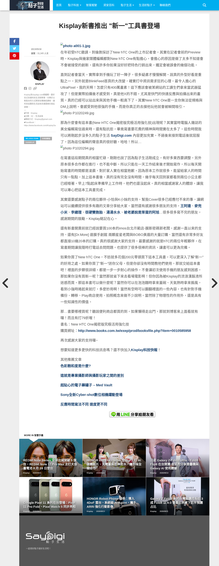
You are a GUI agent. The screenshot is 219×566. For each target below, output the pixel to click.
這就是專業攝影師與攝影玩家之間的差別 (92, 375)
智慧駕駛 (91, 5)
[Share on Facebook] (14, 41)
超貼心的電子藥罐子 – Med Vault (86, 385)
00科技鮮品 (46, 138)
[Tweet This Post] (14, 48)
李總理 (76, 212)
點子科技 (73, 5)
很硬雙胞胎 (94, 212)
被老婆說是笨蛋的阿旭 (141, 212)
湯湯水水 (113, 212)
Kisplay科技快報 (144, 350)
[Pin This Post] (14, 56)
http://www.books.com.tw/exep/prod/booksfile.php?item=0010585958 (134, 331)
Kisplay (39, 84)
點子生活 (126, 5)
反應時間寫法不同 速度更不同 (84, 404)
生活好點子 (145, 5)
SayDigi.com (121, 135)
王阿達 (185, 206)
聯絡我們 (165, 5)
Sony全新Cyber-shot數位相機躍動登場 (91, 395)
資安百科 (108, 5)
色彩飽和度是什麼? (76, 366)
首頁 (59, 5)
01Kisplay (30, 142)
